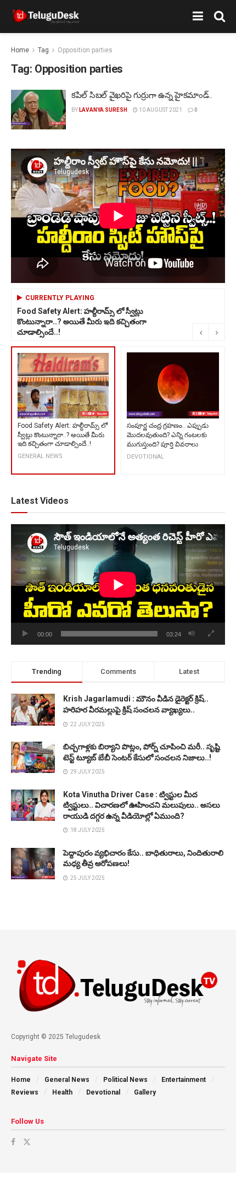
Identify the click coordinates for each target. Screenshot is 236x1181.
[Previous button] (200, 332)
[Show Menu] (198, 16)
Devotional (103, 1092)
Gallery (145, 1092)
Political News (125, 1080)
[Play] (25, 633)
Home (20, 50)
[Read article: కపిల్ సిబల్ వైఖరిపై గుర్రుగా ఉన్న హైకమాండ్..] (38, 109)
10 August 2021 (160, 110)
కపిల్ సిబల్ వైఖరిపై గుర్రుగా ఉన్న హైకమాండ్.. (141, 95)
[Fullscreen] (210, 633)
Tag (43, 50)
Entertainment (183, 1080)
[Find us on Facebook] (13, 1142)
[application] (118, 584)
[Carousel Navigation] (208, 332)
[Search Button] (219, 16)
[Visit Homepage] (46, 17)
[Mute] (191, 633)
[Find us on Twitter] (27, 1142)
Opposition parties (85, 50)
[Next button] (217, 332)
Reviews (24, 1092)
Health (62, 1092)
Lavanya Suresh (103, 110)
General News (66, 1080)
